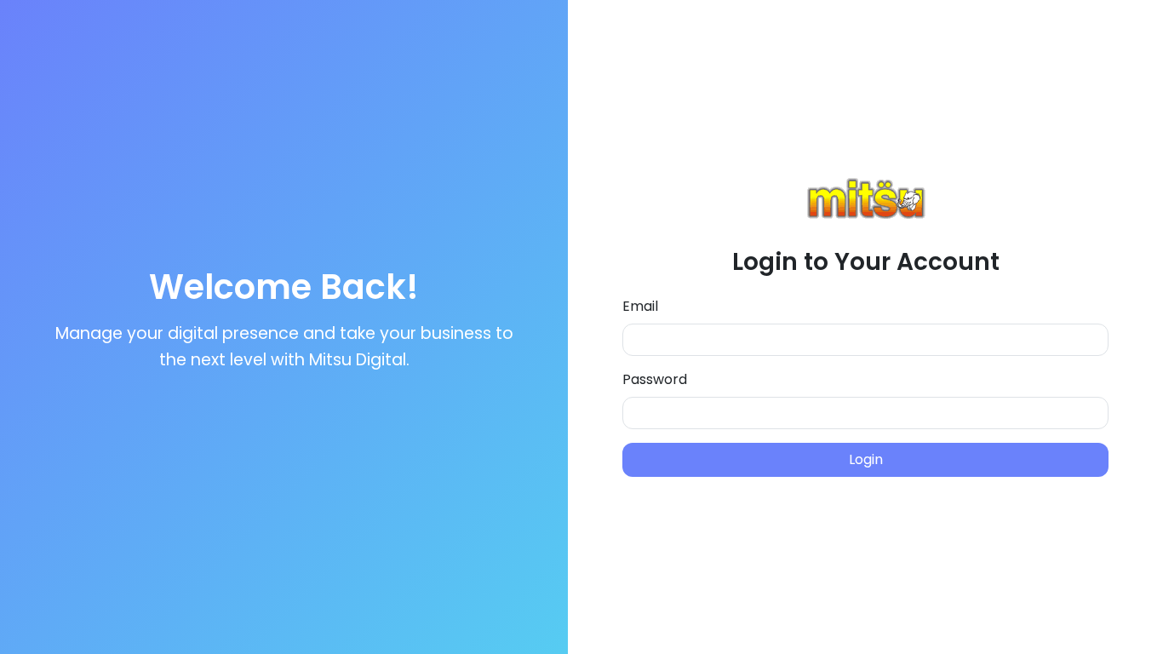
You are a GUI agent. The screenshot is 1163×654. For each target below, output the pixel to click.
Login (866, 459)
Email (640, 306)
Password (654, 379)
